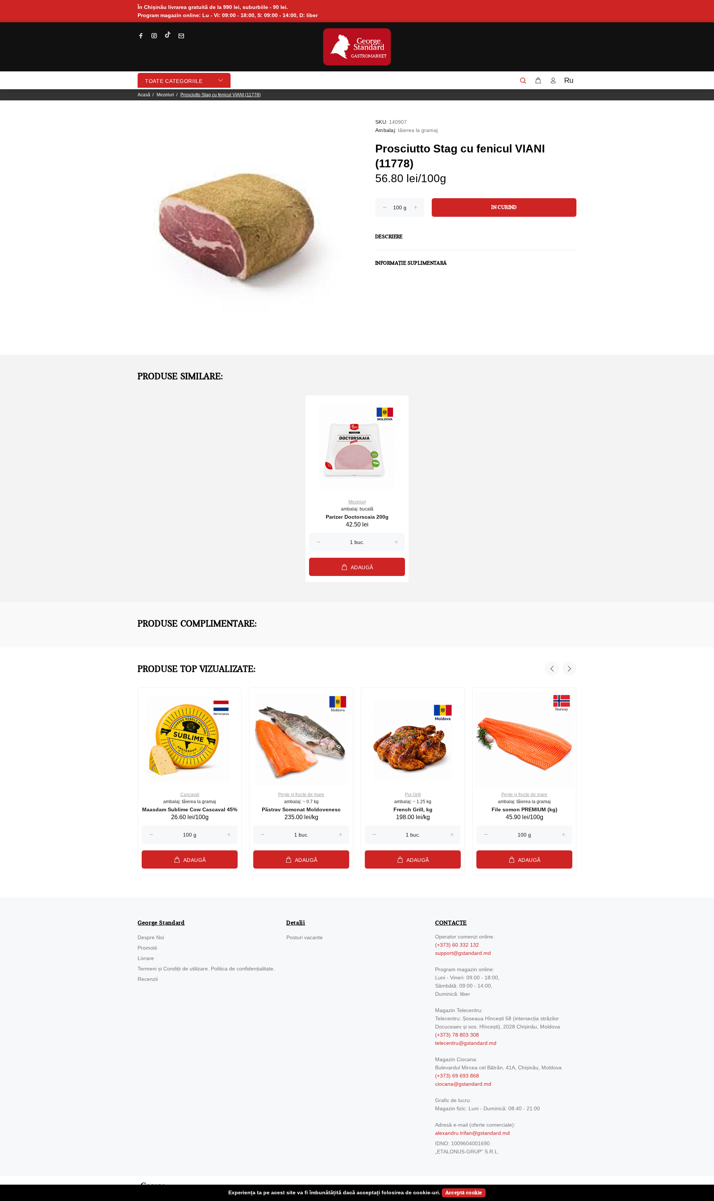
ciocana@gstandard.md (463, 1084)
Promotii (147, 948)
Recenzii (148, 979)
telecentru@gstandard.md (465, 1043)
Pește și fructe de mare (301, 794)
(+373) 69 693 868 (457, 1076)
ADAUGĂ (362, 567)
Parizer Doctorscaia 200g (357, 517)
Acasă (144, 94)
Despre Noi (151, 937)
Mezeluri (165, 94)
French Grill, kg (412, 809)
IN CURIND (504, 207)
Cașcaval (189, 794)
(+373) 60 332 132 (457, 945)
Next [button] (569, 668)
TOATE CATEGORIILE (174, 81)
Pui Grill (413, 794)
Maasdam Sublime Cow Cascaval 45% (189, 809)
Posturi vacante (304, 937)
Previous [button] (552, 668)
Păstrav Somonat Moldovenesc (301, 809)
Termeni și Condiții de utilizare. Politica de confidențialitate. (206, 969)
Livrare (146, 958)
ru (568, 80)
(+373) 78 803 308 (457, 1035)
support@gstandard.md (463, 953)
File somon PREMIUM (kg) (524, 809)
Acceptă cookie (464, 1193)
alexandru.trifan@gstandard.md (472, 1133)
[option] (357, 482)
